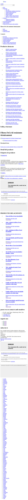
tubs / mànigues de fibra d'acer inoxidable (14, 117)
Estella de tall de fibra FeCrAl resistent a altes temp (14, 283)
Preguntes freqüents (7, 21)
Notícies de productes (10, 20)
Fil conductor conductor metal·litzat (13, 11)
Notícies (5, 18)
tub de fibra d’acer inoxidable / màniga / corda (15, 110)
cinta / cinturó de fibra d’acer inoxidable (14, 120)
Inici (4, 7)
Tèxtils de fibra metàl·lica (11, 12)
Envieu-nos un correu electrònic (7, 146)
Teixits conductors (9, 13)
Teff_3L (2, 340)
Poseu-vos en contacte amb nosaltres (10, 24)
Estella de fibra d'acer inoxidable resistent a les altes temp (14, 292)
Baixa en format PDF (18, 146)
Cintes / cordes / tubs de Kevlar (12, 15)
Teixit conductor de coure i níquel (13, 71)
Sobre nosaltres (6, 22)
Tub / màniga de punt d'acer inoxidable (14, 113)
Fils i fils (7, 9)
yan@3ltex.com (6, 314)
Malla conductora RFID (11, 50)
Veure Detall (8, 219)
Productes (5, 8)
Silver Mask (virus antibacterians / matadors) (15, 80)
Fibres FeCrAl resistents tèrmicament (13, 83)
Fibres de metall (9, 14)
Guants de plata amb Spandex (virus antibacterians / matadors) (13, 76)
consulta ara (3, 334)
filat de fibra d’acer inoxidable (12, 103)
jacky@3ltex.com (6, 315)
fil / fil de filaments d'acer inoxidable (13, 106)
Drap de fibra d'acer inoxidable (12, 123)
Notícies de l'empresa (10, 19)
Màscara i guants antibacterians (12, 16)
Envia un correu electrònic (6, 338)
